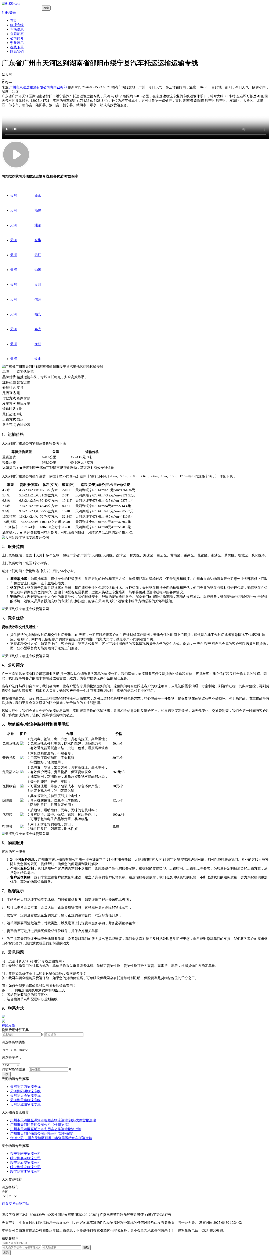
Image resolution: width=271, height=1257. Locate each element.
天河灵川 (25, 284)
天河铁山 (25, 359)
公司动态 (17, 34)
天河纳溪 (25, 270)
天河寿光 (25, 329)
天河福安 (25, 314)
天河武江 (25, 255)
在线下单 (17, 47)
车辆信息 (17, 29)
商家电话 (22, 1203)
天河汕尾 (25, 210)
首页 (13, 20)
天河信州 (25, 299)
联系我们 (17, 51)
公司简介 (17, 38)
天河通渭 (25, 225)
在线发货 (8, 1025)
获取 (86, 1247)
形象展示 (17, 43)
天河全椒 (25, 240)
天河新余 (25, 195)
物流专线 (17, 25)
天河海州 (25, 344)
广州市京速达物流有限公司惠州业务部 (38, 87)
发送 (6, 1252)
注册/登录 (9, 12)
